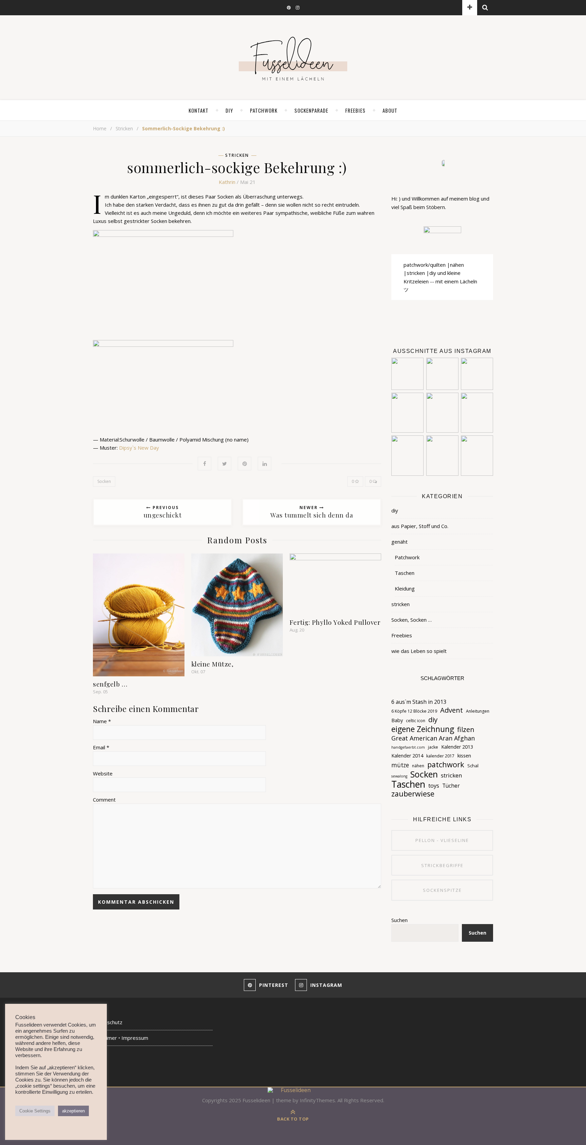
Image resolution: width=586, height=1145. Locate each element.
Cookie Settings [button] (35, 1110)
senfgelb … (110, 683)
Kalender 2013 (457, 747)
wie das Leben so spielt (419, 650)
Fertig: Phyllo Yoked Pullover (335, 622)
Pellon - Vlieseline (442, 840)
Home (99, 128)
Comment (104, 799)
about (390, 110)
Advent (451, 710)
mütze (400, 765)
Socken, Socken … (411, 619)
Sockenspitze (442, 890)
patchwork (445, 765)
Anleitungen (477, 711)
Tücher (451, 785)
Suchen (399, 920)
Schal (472, 766)
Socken (104, 481)
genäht (399, 541)
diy (229, 110)
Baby (397, 720)
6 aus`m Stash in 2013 (418, 702)
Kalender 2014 (407, 755)
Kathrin (227, 182)
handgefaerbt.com (408, 747)
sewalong (399, 776)
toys (433, 785)
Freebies (401, 635)
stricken (124, 128)
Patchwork (263, 110)
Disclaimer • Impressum (120, 1037)
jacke (433, 747)
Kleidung (405, 588)
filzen (465, 730)
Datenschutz (107, 1022)
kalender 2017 (440, 756)
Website (103, 773)
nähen (418, 766)
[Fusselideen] (293, 58)
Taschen (404, 572)
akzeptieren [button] (73, 1110)
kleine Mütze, (212, 663)
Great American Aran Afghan (433, 738)
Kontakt (199, 110)
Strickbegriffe (442, 865)
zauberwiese (412, 794)
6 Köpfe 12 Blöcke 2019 (414, 711)
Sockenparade (311, 110)
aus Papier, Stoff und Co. (419, 526)
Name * (102, 721)
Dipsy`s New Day (139, 447)
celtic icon (415, 721)
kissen (464, 755)
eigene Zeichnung (422, 729)
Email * (101, 747)
